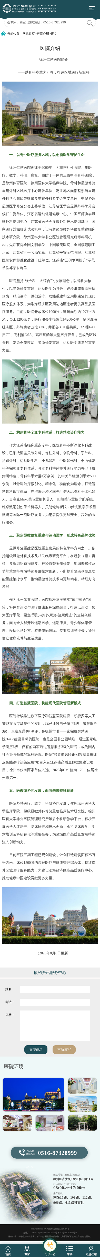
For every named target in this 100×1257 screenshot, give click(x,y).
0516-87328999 (57, 1153)
